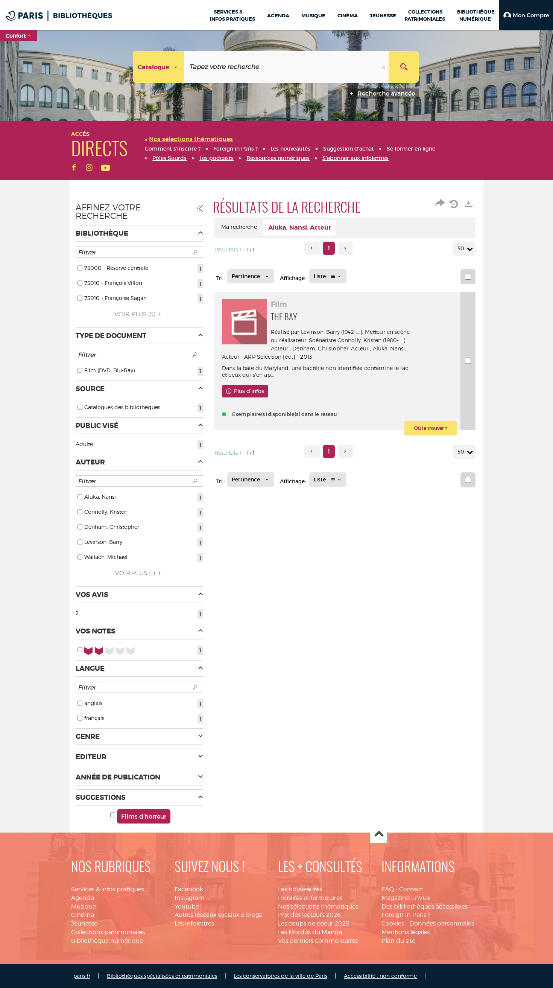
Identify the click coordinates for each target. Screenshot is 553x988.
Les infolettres (194, 923)
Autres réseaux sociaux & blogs (218, 914)
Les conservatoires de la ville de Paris (280, 976)
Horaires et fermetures (310, 897)
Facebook (189, 889)
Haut (378, 835)
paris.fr (81, 976)
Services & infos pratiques (107, 889)
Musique (83, 906)
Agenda (82, 897)
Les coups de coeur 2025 (313, 923)
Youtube (187, 906)
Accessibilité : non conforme (380, 976)
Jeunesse (84, 923)
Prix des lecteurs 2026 (309, 914)
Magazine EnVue (405, 897)
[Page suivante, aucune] (345, 248)
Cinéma (82, 914)
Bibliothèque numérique (107, 940)
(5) (135, 314)
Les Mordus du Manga (310, 932)
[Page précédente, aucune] (312, 248)
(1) (135, 573)
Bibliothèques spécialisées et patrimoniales (162, 976)
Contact (410, 889)
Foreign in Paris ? (405, 914)
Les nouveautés (300, 889)
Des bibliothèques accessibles (424, 906)
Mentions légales (405, 932)
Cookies (392, 923)
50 (460, 248)
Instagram (190, 897)
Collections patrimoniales (108, 932)
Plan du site (398, 940)
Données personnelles (441, 923)
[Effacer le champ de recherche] (384, 67)
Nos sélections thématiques (318, 906)
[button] (526, 15)
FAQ (387, 889)
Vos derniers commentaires (318, 940)
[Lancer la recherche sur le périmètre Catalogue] (404, 67)
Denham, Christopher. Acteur (330, 348)
